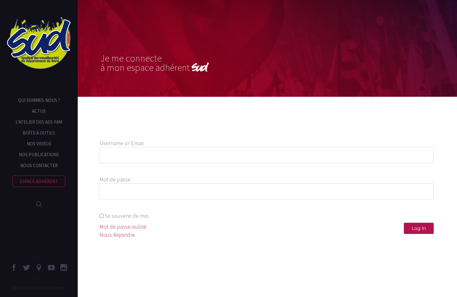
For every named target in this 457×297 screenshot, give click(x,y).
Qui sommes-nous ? (39, 100)
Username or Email (121, 143)
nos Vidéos (39, 144)
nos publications (39, 155)
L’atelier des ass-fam (39, 122)
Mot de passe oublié (122, 226)
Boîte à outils (39, 133)
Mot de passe (115, 179)
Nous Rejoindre (117, 234)
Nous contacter (39, 165)
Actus (39, 111)
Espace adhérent (39, 181)
